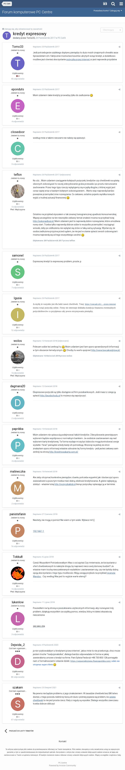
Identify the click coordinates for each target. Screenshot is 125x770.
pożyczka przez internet (78, 59)
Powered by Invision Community (62, 765)
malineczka (17, 471)
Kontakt (62, 741)
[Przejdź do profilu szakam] (18, 704)
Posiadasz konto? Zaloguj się (107, 10)
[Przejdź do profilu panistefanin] (18, 531)
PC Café (62, 38)
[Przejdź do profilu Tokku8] (18, 573)
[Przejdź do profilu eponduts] (18, 106)
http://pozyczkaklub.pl (65, 484)
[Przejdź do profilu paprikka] (18, 445)
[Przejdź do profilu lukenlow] (18, 619)
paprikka (17, 429)
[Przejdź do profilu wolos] (18, 357)
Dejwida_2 (18, 645)
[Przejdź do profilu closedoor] (18, 148)
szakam (17, 687)
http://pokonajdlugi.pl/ (43, 221)
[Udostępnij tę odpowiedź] (119, 47)
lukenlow (18, 602)
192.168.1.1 (38, 531)
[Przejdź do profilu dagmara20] (18, 403)
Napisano (46, 47)
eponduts (17, 89)
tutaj (119, 755)
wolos (18, 341)
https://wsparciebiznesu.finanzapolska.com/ (90, 661)
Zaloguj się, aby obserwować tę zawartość (23, 29)
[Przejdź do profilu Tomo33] (7, 35)
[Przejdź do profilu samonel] (18, 272)
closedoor (18, 132)
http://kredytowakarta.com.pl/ (63, 452)
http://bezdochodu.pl (50, 395)
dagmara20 (17, 386)
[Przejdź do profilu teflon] (18, 191)
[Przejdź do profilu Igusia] (18, 315)
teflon (18, 174)
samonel (17, 255)
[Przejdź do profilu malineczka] (18, 488)
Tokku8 (18, 557)
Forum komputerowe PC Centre (27, 12)
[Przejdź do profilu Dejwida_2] (18, 661)
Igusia (18, 298)
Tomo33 (31, 38)
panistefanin (18, 514)
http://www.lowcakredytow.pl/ (105, 350)
